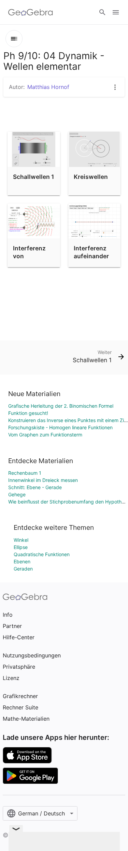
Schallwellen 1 (33, 176)
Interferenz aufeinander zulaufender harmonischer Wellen (94, 264)
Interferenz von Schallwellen (31, 256)
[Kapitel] (14, 38)
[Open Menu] (116, 12)
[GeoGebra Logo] (30, 12)
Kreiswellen (91, 176)
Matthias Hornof (48, 86)
